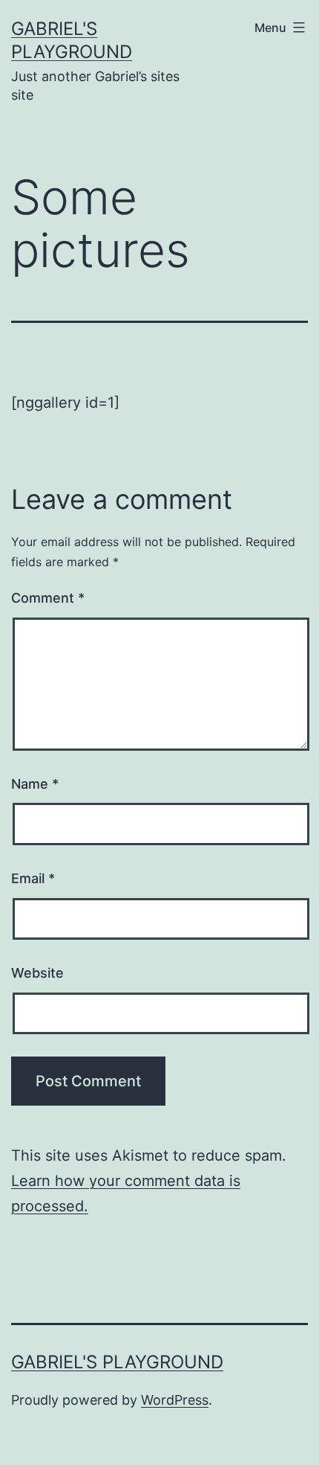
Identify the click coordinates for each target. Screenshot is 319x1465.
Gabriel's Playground (117, 1362)
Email (33, 878)
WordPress (174, 1400)
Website (37, 973)
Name (35, 784)
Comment (48, 598)
